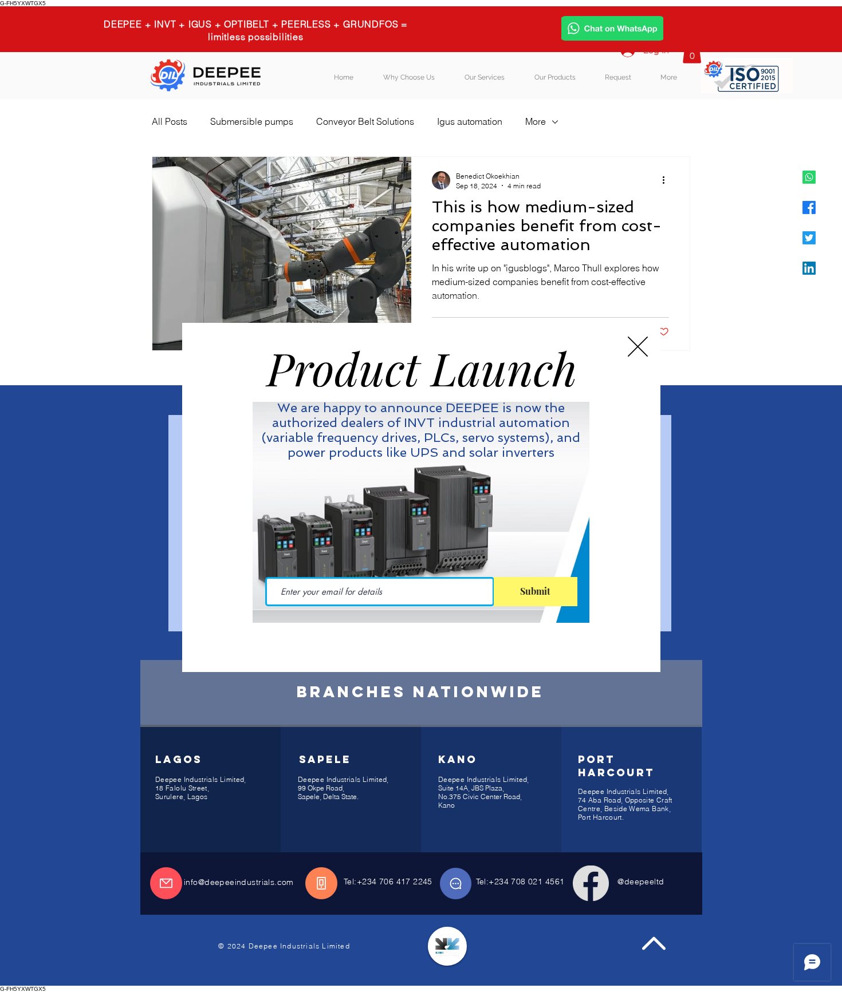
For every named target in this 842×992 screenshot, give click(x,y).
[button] (638, 347)
